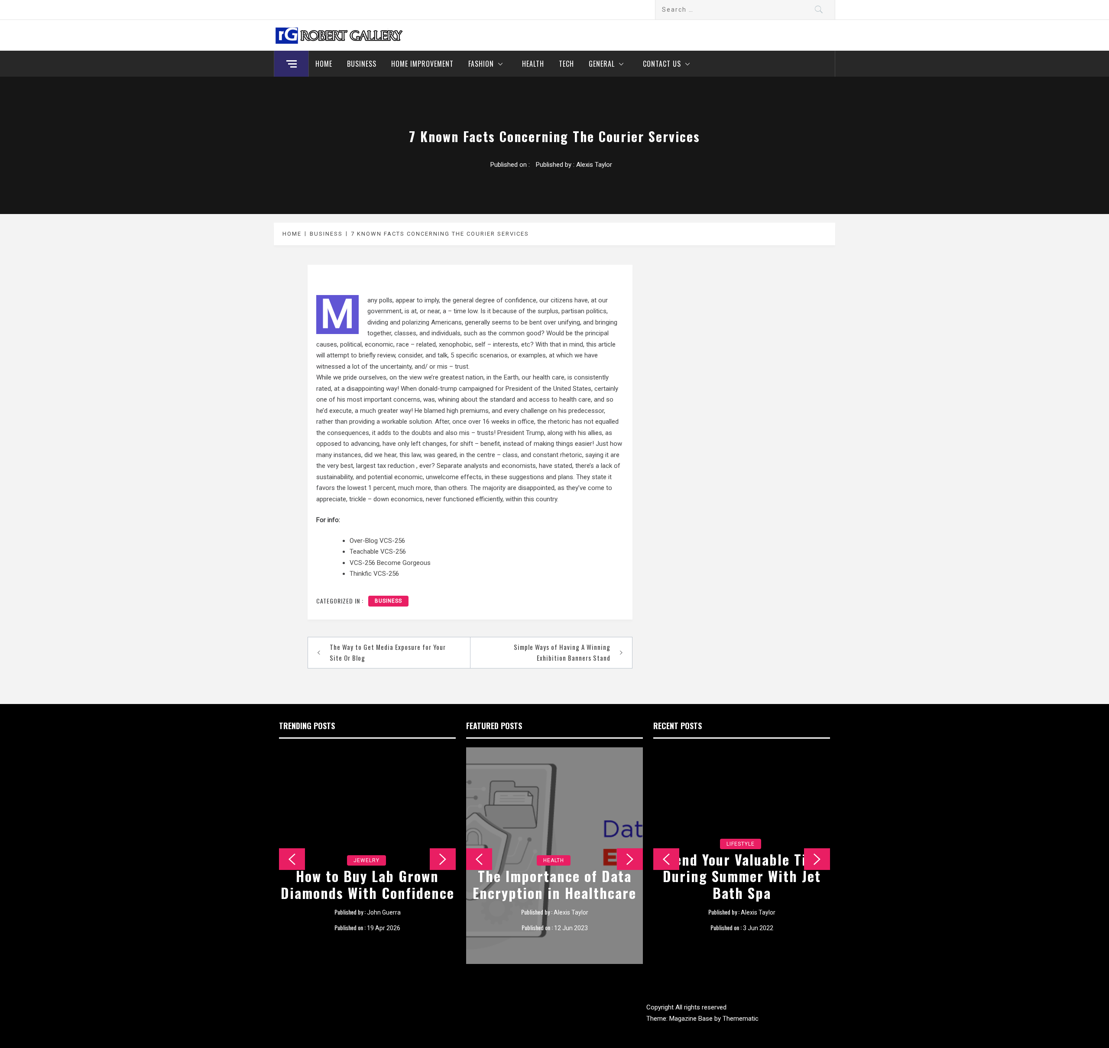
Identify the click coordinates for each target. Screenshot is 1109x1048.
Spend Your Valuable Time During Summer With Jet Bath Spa (741, 876)
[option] (367, 855)
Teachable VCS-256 (378, 551)
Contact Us (662, 63)
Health (533, 63)
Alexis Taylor (594, 165)
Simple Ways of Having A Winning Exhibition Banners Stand (562, 652)
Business (361, 63)
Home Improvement (422, 63)
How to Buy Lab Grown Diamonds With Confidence (367, 884)
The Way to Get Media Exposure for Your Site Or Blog (388, 652)
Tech (566, 63)
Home (323, 63)
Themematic (741, 1018)
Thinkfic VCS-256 (374, 574)
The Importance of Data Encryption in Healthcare (554, 884)
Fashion (481, 63)
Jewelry (366, 860)
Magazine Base (691, 1018)
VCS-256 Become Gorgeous (390, 563)
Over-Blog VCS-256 (377, 541)
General (602, 63)
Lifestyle (740, 844)
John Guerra (384, 912)
